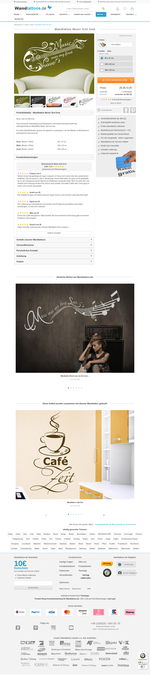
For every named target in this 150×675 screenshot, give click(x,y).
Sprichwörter (32, 14)
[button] (68, 388)
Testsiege (83, 571)
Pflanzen (50, 14)
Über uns (83, 562)
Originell (130, 14)
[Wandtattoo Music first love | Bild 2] (38, 101)
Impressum (64, 582)
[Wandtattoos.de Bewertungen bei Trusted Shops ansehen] (107, 576)
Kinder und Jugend (82, 14)
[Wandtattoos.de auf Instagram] (53, 627)
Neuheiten (19, 19)
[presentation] (46, 515)
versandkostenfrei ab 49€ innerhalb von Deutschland (115, 524)
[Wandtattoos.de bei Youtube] (71, 627)
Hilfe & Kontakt (21, 1)
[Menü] (146, 653)
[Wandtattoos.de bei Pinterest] (35, 627)
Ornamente (115, 14)
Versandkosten (65, 575)
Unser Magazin (129, 573)
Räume (16, 14)
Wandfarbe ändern (125, 36)
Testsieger (85, 596)
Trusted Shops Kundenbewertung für (56, 599)
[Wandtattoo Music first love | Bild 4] (70, 101)
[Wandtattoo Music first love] (54, 63)
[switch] (143, 666)
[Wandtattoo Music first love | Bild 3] (54, 101)
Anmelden (33, 588)
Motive (100, 14)
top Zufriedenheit (85, 1)
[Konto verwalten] (117, 9)
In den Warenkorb (114, 80)
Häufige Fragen (66, 562)
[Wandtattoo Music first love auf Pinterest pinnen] (132, 110)
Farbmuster (64, 571)
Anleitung (129, 564)
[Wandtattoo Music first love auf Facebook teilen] (125, 110)
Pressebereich (85, 566)
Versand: (103, 94)
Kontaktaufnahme (66, 566)
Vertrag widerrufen (86, 576)
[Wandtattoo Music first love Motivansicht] (86, 101)
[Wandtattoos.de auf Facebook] (18, 627)
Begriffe (63, 14)
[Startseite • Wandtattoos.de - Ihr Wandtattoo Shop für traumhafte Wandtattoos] (33, 8)
